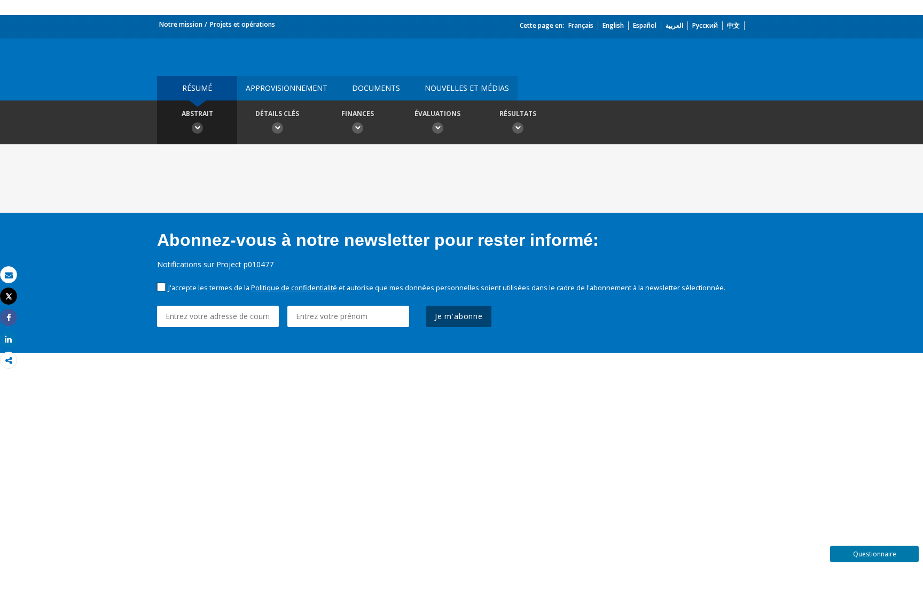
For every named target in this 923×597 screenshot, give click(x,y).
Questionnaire (874, 554)
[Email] (8, 275)
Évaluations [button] (437, 113)
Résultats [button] (517, 113)
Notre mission (180, 24)
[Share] (8, 318)
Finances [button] (357, 113)
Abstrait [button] (197, 113)
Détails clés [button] (277, 113)
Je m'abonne (459, 316)
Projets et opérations (242, 24)
